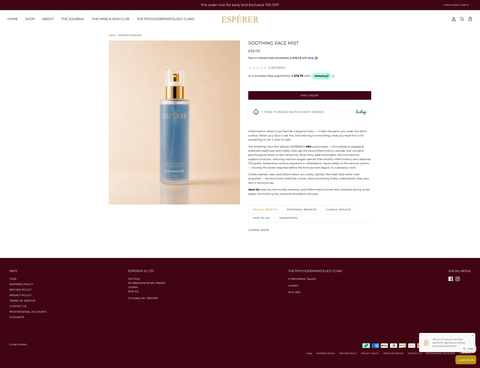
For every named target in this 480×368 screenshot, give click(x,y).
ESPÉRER (22, 344)
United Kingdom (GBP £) (456, 5)
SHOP (30, 19)
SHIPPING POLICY (21, 284)
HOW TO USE (261, 218)
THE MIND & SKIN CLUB (110, 19)
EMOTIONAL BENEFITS (302, 209)
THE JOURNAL (72, 19)
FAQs (12, 278)
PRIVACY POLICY (20, 295)
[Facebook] (450, 279)
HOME (13, 19)
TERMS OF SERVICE (22, 300)
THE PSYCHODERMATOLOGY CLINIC (166, 19)
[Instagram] (457, 279)
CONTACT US (18, 306)
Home (112, 35)
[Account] (453, 19)
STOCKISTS (16, 317)
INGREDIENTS (288, 218)
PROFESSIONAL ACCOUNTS (27, 311)
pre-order (310, 95)
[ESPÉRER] (240, 19)
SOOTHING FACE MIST (130, 35)
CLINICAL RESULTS (338, 209)
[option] (174, 122)
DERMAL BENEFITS (265, 209)
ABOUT (48, 19)
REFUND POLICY (20, 289)
